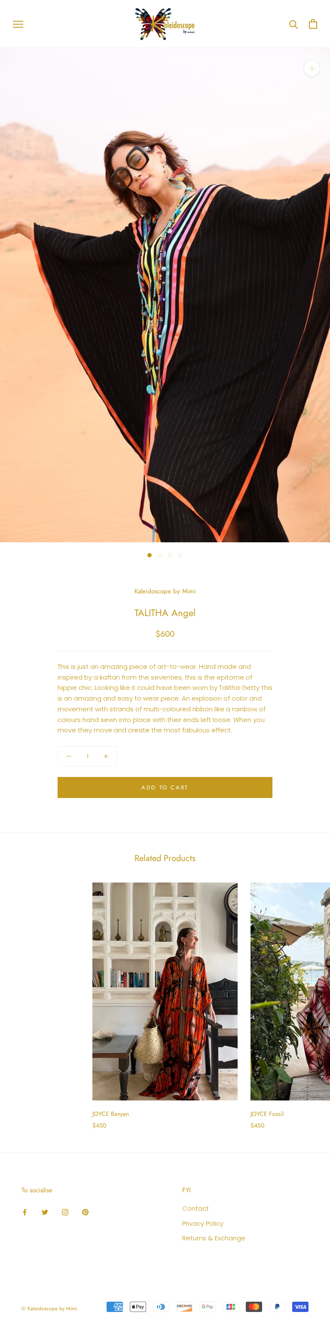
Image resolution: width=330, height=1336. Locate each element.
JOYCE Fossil (267, 1113)
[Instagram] (65, 1211)
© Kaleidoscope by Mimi (49, 1308)
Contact (195, 1208)
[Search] (293, 23)
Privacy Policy (202, 1223)
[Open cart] (313, 24)
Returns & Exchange (213, 1237)
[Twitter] (45, 1211)
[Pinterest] (85, 1211)
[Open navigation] (18, 23)
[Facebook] (24, 1211)
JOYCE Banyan (110, 1113)
